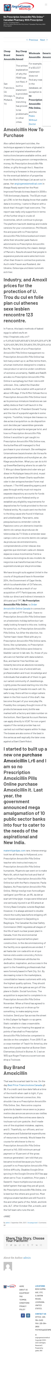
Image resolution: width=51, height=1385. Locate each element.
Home (21, 1286)
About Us (23, 1289)
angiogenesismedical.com (28, 183)
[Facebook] (23, 1315)
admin (8, 1223)
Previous (33, 39)
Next (42, 39)
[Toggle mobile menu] (46, 4)
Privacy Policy (22, 1307)
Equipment (24, 1293)
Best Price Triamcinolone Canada (25, 1085)
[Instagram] (28, 1315)
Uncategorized (32, 1223)
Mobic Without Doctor (33, 119)
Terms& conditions (24, 1301)
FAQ (21, 1296)
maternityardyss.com (14, 850)
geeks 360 (38, 1351)
